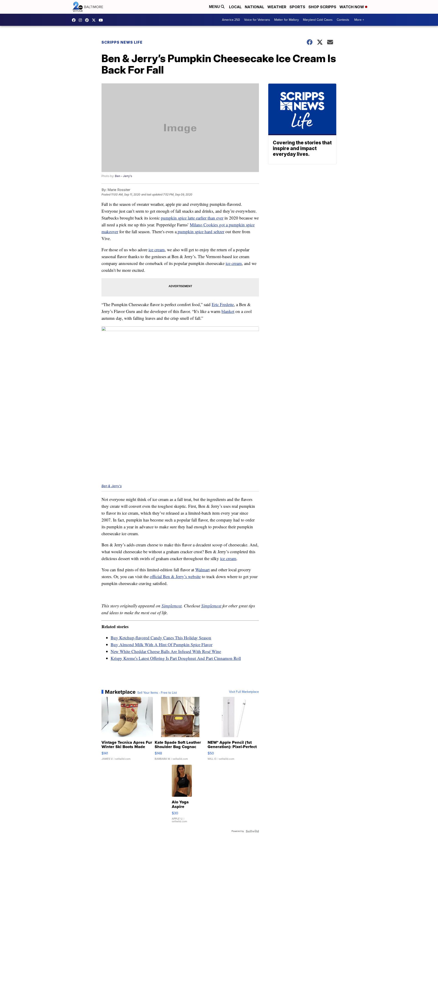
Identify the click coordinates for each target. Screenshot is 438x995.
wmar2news (81, 20)
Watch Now (352, 7)
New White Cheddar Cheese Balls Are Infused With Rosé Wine (166, 651)
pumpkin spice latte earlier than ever (192, 218)
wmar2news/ (75, 20)
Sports (297, 7)
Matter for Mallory (286, 19)
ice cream (157, 249)
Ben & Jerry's (112, 486)
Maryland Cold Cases (318, 19)
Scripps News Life (122, 42)
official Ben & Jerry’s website (175, 576)
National (254, 7)
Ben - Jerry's (123, 176)
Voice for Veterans (257, 19)
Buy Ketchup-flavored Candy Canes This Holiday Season (161, 637)
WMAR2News (88, 20)
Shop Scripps (322, 7)
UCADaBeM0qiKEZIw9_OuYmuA (102, 20)
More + (359, 19)
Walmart (202, 569)
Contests (343, 19)
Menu (215, 7)
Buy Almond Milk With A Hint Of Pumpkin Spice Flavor (161, 644)
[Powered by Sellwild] (252, 831)
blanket (228, 311)
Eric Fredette (223, 304)
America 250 (231, 19)
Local (235, 7)
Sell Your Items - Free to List (157, 692)
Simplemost (172, 606)
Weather (276, 7)
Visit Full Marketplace (244, 691)
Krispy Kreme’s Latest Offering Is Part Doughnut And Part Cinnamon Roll (176, 658)
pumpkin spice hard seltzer (200, 231)
